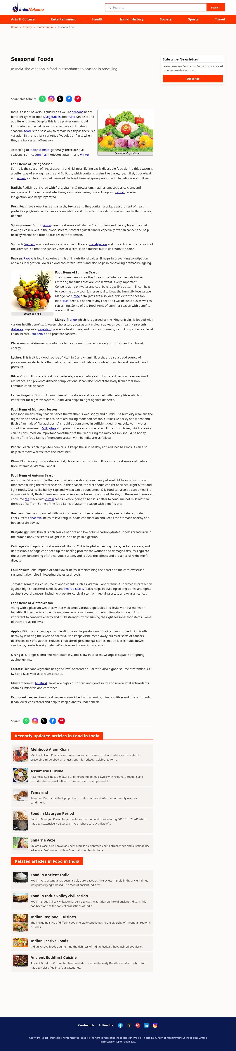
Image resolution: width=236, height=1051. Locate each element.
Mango (72, 320)
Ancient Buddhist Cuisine (54, 957)
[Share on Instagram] (51, 99)
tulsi (66, 301)
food (27, 131)
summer (40, 155)
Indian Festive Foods (49, 940)
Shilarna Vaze (43, 840)
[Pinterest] (138, 1025)
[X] (129, 1025)
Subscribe (192, 78)
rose (77, 296)
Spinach (29, 244)
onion (47, 225)
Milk (45, 428)
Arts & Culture (23, 19)
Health (97, 19)
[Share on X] (60, 99)
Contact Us (86, 1025)
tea (27, 499)
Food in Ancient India (50, 874)
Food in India (45, 27)
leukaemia (38, 334)
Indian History (131, 19)
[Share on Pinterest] (77, 99)
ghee (52, 428)
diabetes (17, 329)
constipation (98, 244)
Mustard (41, 683)
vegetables (53, 117)
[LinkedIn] (146, 1025)
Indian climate (39, 150)
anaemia (36, 518)
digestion (44, 329)
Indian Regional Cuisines (53, 916)
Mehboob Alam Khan (50, 749)
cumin (49, 499)
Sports (193, 19)
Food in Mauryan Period (52, 813)
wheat (21, 178)
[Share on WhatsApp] (42, 99)
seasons (77, 112)
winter (84, 155)
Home (14, 27)
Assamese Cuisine (47, 770)
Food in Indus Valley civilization (59, 895)
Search (215, 7)
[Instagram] (155, 1025)
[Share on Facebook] (69, 99)
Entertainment (63, 19)
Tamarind (39, 792)
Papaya (28, 258)
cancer (119, 192)
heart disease (73, 589)
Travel (220, 19)
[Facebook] (120, 1025)
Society (166, 19)
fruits (71, 117)
